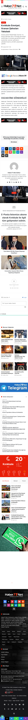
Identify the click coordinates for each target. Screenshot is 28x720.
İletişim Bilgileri (4, 661)
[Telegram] (17, 152)
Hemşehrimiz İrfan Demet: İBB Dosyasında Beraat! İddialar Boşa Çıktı (18, 495)
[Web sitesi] (7, 182)
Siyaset (3, 642)
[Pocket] (10, 152)
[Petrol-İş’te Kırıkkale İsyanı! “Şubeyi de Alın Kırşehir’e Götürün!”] (6, 510)
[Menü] (2, 7)
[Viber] (21, 152)
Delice (24, 631)
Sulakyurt (14, 642)
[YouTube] (16, 182)
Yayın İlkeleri (4, 654)
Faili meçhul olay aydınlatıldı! (14, 196)
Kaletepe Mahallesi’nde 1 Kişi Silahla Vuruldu (20, 356)
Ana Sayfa (4, 19)
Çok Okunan (5, 481)
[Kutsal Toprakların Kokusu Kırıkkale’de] (6, 503)
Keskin (10, 636)
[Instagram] (20, 182)
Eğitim (9, 634)
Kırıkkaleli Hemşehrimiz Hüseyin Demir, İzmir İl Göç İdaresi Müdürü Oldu (18, 516)
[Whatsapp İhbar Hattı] (14, 537)
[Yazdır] (6, 155)
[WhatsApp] (14, 152)
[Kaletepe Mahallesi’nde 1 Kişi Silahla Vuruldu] (21, 349)
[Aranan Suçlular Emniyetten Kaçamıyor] (7, 366)
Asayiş (9, 19)
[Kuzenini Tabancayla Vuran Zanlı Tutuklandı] (21, 334)
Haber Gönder (16, 700)
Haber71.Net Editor (14, 173)
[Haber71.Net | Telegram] (14, 387)
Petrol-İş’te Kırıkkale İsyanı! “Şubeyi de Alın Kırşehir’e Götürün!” (18, 509)
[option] (14, 194)
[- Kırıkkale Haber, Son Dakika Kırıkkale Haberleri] (14, 13)
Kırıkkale (14, 142)
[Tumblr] (14, 148)
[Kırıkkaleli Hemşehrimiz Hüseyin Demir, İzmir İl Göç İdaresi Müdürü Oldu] (6, 517)
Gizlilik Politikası (5, 652)
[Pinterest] (17, 148)
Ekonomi (4, 634)
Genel (14, 634)
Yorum (24, 481)
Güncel (16, 481)
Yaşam (3, 644)
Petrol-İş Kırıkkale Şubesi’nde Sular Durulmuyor (16, 487)
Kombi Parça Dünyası (18, 693)
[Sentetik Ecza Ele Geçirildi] (21, 366)
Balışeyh (19, 631)
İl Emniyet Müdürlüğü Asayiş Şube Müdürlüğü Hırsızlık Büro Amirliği (14, 137)
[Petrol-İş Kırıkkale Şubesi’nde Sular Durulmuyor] (6, 488)
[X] (6, 148)
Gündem (24, 634)
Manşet (17, 639)
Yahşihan (20, 642)
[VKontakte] (2, 152)
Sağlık (22, 639)
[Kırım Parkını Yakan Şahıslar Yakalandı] (7, 349)
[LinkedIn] (10, 148)
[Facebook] (2, 148)
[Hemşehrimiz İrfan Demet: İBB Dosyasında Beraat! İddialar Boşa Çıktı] (6, 495)
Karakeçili (4, 636)
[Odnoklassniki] (6, 152)
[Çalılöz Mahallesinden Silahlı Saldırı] (7, 334)
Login (25, 297)
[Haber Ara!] (26, 7)
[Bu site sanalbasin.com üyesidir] (9, 693)
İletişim (22, 700)
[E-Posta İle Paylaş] (2, 155)
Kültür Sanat (4, 639)
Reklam (3, 657)
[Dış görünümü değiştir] (23, 7)
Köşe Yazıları (16, 636)
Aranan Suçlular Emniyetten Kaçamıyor (7, 372)
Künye (2, 659)
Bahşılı (13, 631)
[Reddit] (21, 148)
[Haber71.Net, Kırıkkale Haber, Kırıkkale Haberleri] (12, 6)
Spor (8, 642)
